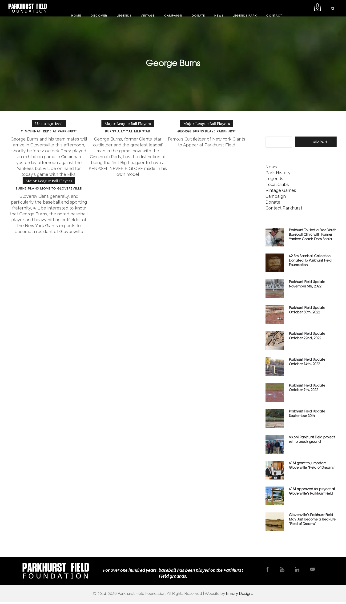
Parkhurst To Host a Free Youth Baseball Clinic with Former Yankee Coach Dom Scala (313, 234)
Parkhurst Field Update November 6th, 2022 (307, 283)
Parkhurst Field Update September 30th (307, 413)
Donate (198, 15)
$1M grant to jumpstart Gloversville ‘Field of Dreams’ (312, 465)
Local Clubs (277, 184)
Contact (274, 15)
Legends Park (245, 15)
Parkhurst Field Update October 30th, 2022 (307, 309)
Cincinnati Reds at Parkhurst (49, 131)
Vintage (148, 15)
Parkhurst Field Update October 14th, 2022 (307, 361)
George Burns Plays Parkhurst (206, 131)
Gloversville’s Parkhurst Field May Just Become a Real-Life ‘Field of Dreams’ (312, 519)
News (218, 15)
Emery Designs (239, 593)
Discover (99, 15)
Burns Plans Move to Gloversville (49, 188)
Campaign (173, 15)
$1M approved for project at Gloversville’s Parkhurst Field (312, 490)
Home (76, 15)
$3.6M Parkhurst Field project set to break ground (312, 439)
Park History (278, 172)
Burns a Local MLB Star (127, 131)
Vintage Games (281, 190)
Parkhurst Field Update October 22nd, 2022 (307, 335)
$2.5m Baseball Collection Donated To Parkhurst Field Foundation (310, 260)
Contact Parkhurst (284, 207)
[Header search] (332, 8)
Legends (124, 15)
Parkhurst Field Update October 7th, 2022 (307, 387)
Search (320, 142)
